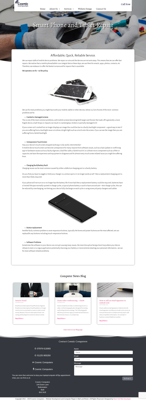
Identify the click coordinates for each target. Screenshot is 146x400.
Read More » (19, 318)
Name (76, 349)
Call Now (126, 4)
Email (76, 356)
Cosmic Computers (44, 362)
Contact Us (101, 8)
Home (42, 8)
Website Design (85, 8)
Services (68, 8)
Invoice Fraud (20, 300)
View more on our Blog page (73, 330)
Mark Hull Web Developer (122, 399)
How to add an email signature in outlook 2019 (112, 301)
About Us (54, 8)
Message (77, 363)
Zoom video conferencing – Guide (70, 300)
